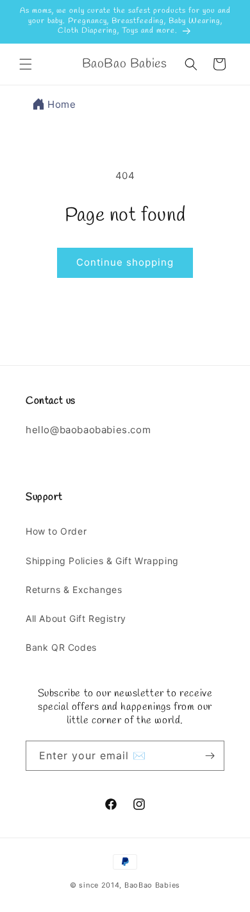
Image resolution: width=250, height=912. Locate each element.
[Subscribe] (210, 756)
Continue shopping (125, 262)
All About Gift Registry (76, 618)
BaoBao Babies (152, 885)
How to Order (56, 531)
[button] (26, 64)
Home (61, 104)
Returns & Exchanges (74, 589)
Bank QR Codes (61, 647)
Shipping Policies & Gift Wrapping (102, 560)
